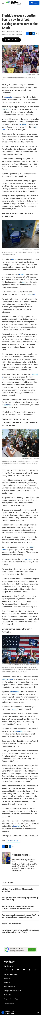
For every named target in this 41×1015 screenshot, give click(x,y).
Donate (35, 3)
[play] (3, 1013)
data (23, 282)
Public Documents (9, 986)
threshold (16, 826)
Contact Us (7, 978)
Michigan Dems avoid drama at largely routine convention (17, 890)
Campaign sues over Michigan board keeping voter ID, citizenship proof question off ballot (20, 931)
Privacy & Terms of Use (11, 999)
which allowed (7, 679)
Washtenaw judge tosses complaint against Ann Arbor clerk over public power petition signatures (20, 916)
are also (28, 559)
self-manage (8, 405)
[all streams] (38, 1012)
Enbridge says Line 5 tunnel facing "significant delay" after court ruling (20, 899)
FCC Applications (9, 1003)
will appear (23, 124)
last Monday (18, 731)
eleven (13, 259)
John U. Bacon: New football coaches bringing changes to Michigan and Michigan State (18, 907)
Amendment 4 (15, 692)
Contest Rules (8, 995)
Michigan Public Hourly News (12, 990)
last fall (32, 294)
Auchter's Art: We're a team (11, 924)
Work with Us (8, 982)
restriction (9, 97)
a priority (15, 709)
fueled (21, 274)
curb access (6, 109)
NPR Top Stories (13, 840)
